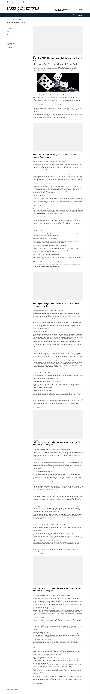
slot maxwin (9, 47)
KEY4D (8, 34)
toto (8, 41)
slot (59, 67)
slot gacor (9, 46)
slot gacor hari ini (11, 27)
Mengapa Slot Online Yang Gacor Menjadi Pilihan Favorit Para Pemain (55, 156)
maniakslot (9, 44)
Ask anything (17, 15)
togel (8, 33)
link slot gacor (10, 38)
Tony (34, 119)
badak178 (9, 31)
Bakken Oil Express (23, 8)
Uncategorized (35, 152)
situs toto (9, 37)
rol (50, 100)
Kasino (11, 15)
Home (8, 15)
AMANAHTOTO (10, 43)
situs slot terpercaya (11, 28)
